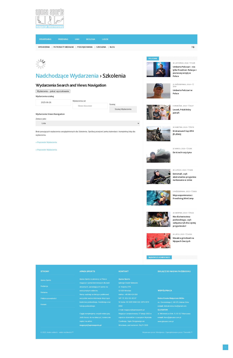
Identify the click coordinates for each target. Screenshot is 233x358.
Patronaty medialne (64, 47)
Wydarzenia (44, 47)
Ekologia (90, 39)
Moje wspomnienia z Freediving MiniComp (183, 197)
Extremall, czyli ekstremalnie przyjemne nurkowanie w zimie (184, 176)
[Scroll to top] (225, 347)
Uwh (77, 39)
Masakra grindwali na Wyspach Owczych (183, 240)
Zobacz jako (41, 119)
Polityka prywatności (48, 298)
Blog (112, 47)
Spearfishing (45, 39)
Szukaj (112, 104)
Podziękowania (85, 47)
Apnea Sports (46, 280)
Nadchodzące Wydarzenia (67, 75)
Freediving (63, 39)
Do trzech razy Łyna (182, 152)
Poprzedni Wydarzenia (46, 142)
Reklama (44, 292)
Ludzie (105, 39)
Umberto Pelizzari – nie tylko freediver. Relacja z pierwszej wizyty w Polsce (185, 71)
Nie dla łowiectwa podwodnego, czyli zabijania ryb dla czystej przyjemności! (184, 221)
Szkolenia (101, 47)
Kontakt (43, 304)
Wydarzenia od (79, 101)
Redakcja (44, 286)
